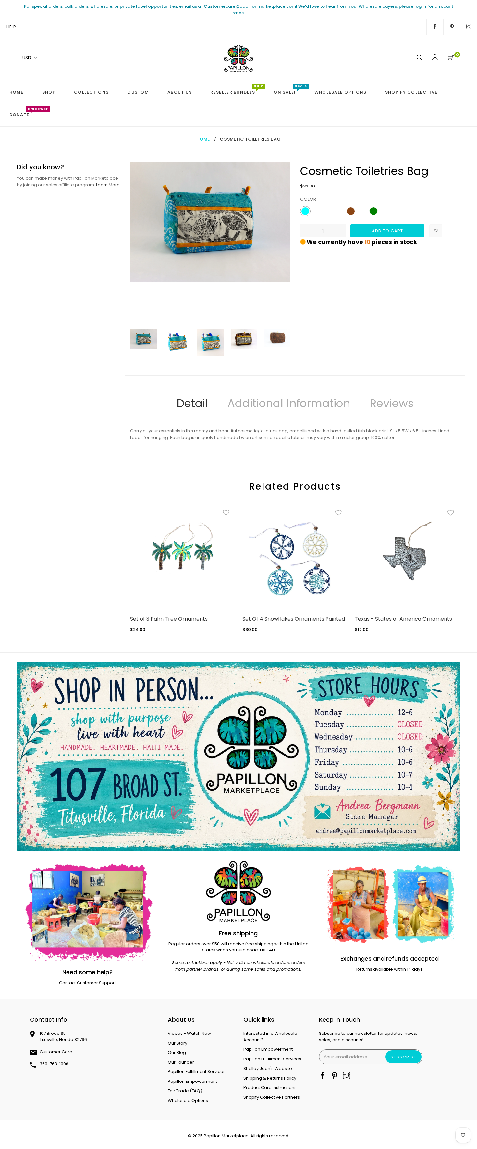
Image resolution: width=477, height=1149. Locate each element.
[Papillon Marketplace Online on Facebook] (435, 27)
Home (203, 139)
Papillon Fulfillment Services (197, 1072)
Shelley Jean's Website (267, 1068)
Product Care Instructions (270, 1087)
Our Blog (177, 1052)
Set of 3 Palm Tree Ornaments (169, 619)
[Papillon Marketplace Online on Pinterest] (452, 27)
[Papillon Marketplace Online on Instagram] (468, 27)
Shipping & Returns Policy (269, 1078)
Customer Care (56, 1052)
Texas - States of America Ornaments (403, 619)
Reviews (392, 403)
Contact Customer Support (87, 983)
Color (308, 199)
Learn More (108, 185)
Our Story (177, 1043)
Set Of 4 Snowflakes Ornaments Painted (293, 619)
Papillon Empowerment (192, 1081)
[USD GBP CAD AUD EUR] (28, 58)
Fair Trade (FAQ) (185, 1091)
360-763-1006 (54, 1064)
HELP (11, 27)
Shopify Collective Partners (271, 1097)
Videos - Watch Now (189, 1033)
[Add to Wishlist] (435, 230)
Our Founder (181, 1062)
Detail (192, 403)
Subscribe (403, 1057)
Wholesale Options (188, 1100)
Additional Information (288, 403)
